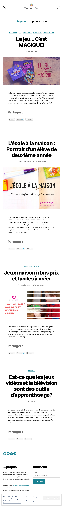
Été (20, 32)
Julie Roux (34, 51)
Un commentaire (41, 161)
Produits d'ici (48, 32)
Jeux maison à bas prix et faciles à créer (31, 275)
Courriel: (35, 472)
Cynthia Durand (26, 161)
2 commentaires (40, 285)
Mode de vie (37, 32)
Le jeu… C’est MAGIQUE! (31, 42)
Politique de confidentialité (21, 486)
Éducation (13, 32)
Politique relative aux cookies (12, 503)
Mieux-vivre (27, 32)
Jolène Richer (26, 285)
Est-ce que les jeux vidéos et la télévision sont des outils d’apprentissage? (31, 386)
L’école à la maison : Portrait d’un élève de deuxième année (31, 149)
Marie (33, 401)
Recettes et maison (31, 266)
